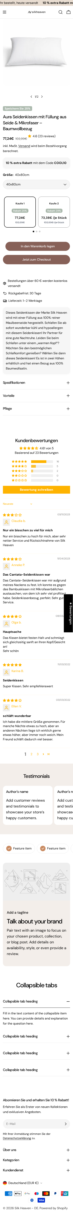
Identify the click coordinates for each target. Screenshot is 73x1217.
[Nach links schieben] (31, 96)
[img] (12, 515)
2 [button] (31, 754)
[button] (30, 136)
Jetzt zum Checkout (36, 259)
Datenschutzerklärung (17, 1138)
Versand (24, 146)
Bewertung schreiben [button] (36, 490)
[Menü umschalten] (4, 12)
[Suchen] (60, 12)
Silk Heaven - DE (26, 1208)
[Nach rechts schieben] (42, 96)
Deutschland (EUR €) (23, 1183)
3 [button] (38, 754)
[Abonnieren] (66, 1124)
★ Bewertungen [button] (71, 613)
